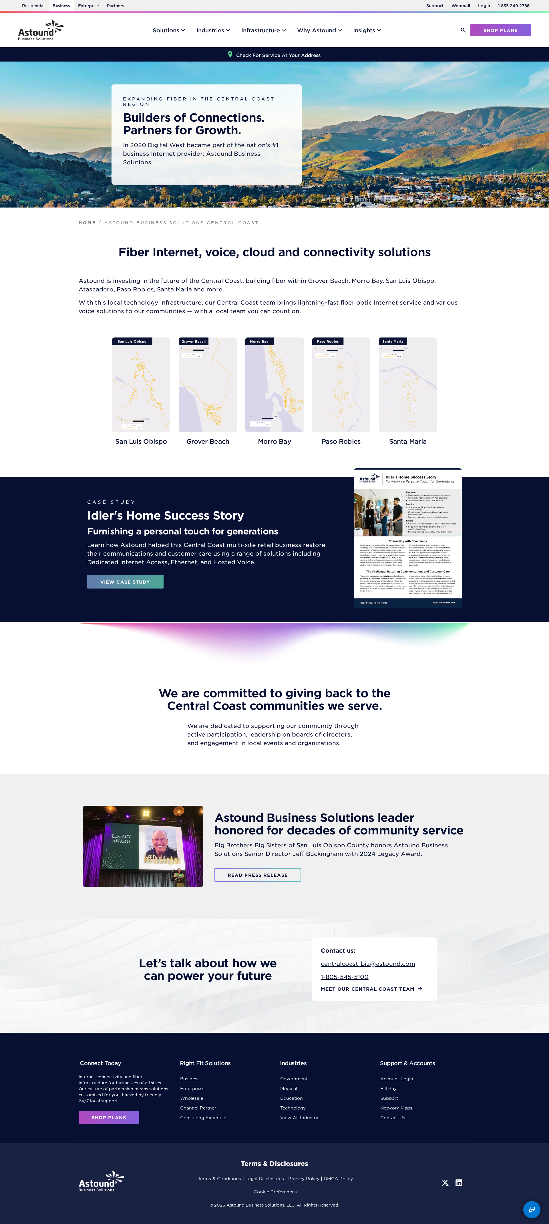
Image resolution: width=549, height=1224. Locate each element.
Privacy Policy (303, 1178)
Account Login (396, 1078)
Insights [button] (364, 30)
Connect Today (100, 1063)
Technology (293, 1107)
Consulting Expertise (203, 1117)
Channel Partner (198, 1107)
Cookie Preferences (275, 1191)
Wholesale (191, 1098)
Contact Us (392, 1117)
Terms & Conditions (219, 1178)
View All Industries (301, 1117)
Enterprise (88, 5)
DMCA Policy (338, 1178)
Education (291, 1098)
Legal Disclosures (264, 1178)
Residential (33, 5)
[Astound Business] (41, 29)
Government (294, 1078)
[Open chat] (531, 1209)
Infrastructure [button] (260, 30)
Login (484, 5)
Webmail (460, 5)
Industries (293, 1063)
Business (61, 5)
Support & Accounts (407, 1063)
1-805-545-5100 (345, 976)
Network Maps (396, 1107)
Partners (115, 5)
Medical (288, 1088)
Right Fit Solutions (205, 1063)
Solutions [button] (166, 30)
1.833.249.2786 (514, 5)
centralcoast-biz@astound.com (368, 963)
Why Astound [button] (316, 30)
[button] (463, 30)
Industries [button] (210, 30)
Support (434, 5)
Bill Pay (388, 1088)
